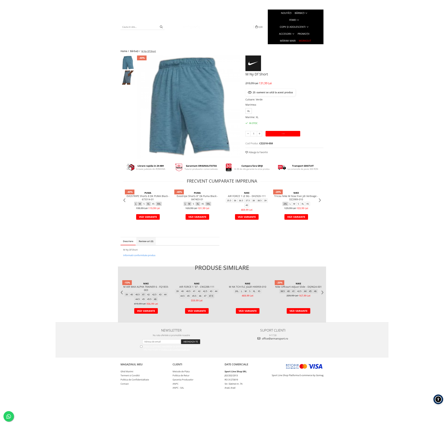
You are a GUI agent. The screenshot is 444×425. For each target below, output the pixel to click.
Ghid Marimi (127, 371)
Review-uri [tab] (146, 241)
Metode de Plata (181, 371)
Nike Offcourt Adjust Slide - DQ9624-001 (298, 286)
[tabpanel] (188, 107)
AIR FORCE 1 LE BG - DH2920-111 (247, 196)
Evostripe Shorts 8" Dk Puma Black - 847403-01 (197, 197)
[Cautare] (161, 27)
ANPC (175, 383)
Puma (147, 192)
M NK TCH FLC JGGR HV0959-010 (247, 286)
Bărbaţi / (135, 51)
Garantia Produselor (183, 379)
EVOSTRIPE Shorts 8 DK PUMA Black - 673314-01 (148, 197)
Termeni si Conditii (130, 375)
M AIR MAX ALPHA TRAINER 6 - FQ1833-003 (146, 288)
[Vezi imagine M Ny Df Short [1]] (128, 77)
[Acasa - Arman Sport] (191, 27)
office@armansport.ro (274, 338)
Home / (125, 51)
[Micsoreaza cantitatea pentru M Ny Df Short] (248, 133)
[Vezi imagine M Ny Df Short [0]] (128, 63)
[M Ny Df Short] (188, 107)
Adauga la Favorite (258, 152)
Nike (246, 192)
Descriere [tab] (128, 241)
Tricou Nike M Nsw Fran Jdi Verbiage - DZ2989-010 (296, 197)
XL (248, 111)
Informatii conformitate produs (139, 255)
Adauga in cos (283, 133)
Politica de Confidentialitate (175, 349)
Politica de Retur (181, 375)
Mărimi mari (288, 40)
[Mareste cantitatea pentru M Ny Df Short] (259, 133)
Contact (125, 383)
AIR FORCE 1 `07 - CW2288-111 (196, 286)
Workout (305, 40)
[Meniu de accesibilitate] (438, 399)
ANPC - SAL (178, 387)
